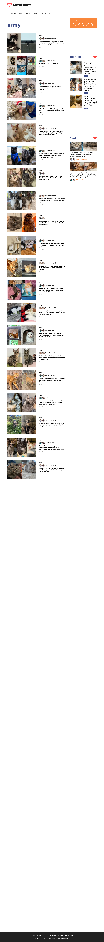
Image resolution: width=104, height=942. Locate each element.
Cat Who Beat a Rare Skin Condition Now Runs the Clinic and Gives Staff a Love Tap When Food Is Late (50, 177)
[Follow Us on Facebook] (74, 24)
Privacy (60, 935)
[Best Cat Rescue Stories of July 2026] (21, 65)
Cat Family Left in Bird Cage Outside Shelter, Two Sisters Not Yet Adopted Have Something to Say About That (52, 357)
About (33, 935)
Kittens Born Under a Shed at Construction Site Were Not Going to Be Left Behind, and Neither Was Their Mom (51, 290)
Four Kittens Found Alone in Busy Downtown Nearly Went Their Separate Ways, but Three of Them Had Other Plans (51, 245)
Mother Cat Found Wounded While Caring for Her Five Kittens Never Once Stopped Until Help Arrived (51, 424)
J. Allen (47, 60)
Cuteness (27, 14)
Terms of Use (69, 935)
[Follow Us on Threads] (92, 24)
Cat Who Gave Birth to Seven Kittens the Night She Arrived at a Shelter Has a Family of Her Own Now (52, 380)
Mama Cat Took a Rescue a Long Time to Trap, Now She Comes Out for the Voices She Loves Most (52, 200)
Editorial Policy (41, 935)
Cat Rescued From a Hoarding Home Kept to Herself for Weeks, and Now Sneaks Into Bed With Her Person (51, 222)
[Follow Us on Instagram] (83, 24)
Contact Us (52, 935)
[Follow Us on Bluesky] (87, 24)
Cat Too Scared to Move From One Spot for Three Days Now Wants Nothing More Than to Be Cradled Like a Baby (52, 312)
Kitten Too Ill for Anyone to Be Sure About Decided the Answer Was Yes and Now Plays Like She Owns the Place (90, 101)
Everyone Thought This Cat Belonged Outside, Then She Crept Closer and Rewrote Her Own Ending (81, 154)
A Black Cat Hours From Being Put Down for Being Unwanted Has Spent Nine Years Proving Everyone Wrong (51, 155)
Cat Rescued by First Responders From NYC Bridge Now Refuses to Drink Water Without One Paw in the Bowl (51, 43)
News (41, 14)
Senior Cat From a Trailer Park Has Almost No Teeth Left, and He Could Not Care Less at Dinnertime (52, 267)
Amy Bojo (54, 38)
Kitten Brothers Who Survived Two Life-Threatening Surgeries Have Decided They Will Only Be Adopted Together (83, 175)
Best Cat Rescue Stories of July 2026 (49, 64)
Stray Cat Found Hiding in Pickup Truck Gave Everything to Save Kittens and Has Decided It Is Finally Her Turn (90, 67)
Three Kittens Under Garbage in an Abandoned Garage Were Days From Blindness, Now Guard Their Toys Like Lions (51, 447)
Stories (13, 14)
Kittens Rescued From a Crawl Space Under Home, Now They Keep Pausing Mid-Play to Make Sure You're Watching (51, 132)
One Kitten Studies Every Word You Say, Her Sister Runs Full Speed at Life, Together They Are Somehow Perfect (90, 84)
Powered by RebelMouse (94, 15)
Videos (20, 14)
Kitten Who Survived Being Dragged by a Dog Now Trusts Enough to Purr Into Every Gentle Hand (51, 110)
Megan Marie (48, 38)
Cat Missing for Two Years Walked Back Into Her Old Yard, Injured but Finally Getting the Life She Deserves (51, 469)
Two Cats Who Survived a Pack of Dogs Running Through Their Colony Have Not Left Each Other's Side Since (51, 335)
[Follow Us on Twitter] (78, 24)
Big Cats (47, 14)
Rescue (35, 14)
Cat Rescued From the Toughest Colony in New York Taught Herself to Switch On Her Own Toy (51, 88)
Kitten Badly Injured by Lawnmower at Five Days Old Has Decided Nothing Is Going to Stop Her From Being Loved (51, 402)
